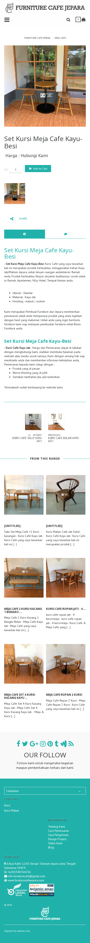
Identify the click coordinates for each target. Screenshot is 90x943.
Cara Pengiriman (58, 835)
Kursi (7, 805)
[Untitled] (12, 526)
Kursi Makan (11, 810)
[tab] (24, 234)
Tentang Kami (56, 826)
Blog (51, 847)
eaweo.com (23, 930)
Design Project (57, 839)
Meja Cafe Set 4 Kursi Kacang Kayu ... (19, 696)
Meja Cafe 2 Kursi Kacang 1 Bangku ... (23, 610)
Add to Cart (40, 168)
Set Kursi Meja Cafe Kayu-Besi (39, 253)
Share (22, 218)
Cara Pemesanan (58, 831)
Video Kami (55, 843)
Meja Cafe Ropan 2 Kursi (64, 695)
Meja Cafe (60, 37)
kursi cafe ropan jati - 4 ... (66, 609)
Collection (12, 791)
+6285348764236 (19, 872)
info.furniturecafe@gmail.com (26, 876)
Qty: (6, 169)
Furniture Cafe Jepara (37, 37)
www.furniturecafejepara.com (25, 880)
